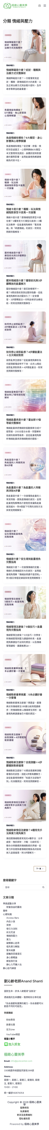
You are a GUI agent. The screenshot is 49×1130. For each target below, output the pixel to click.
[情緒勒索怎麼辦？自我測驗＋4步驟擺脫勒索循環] (24, 738)
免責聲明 (24, 1111)
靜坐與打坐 (11, 961)
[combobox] (22, 887)
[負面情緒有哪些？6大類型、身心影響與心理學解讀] (24, 113)
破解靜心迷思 (12, 943)
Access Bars (12, 917)
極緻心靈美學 (14, 1054)
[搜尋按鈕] (43, 887)
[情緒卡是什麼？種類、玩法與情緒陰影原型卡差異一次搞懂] (24, 185)
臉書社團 (10, 1024)
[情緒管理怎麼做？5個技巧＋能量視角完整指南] (24, 602)
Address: (8, 1067)
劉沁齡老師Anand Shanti (23, 981)
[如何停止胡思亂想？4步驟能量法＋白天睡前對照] (24, 328)
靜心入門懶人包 (14, 964)
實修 (5, 910)
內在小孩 (10, 921)
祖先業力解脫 (12, 946)
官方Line (10, 1029)
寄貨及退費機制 (24, 1115)
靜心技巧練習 (9, 968)
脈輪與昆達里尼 (14, 953)
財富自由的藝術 (14, 907)
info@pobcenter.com (21, 1061)
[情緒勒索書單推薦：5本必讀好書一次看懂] (24, 670)
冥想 (8, 925)
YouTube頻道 (13, 1034)
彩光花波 (10, 932)
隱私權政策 (24, 1118)
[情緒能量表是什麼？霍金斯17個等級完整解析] (24, 395)
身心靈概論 (11, 957)
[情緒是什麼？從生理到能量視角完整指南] (24, 535)
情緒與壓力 (10, 65)
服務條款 (24, 1107)
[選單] (45, 5)
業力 (8, 939)
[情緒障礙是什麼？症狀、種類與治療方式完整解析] (24, 46)
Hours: (7, 1076)
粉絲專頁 (10, 1019)
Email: (7, 1061)
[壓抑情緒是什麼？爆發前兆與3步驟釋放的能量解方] (24, 256)
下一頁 (38, 869)
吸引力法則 (11, 928)
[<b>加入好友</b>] (6, 1044)
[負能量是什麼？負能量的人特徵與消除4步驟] (24, 463)
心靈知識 (7, 914)
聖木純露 (10, 950)
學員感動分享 (9, 903)
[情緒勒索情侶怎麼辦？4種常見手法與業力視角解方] (24, 806)
